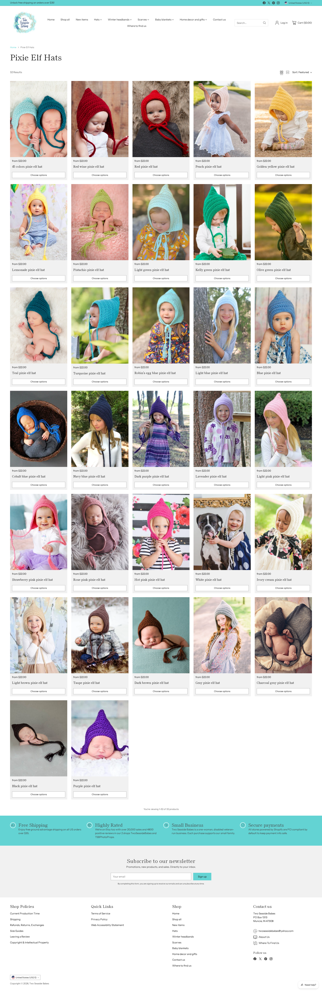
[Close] (216, 473)
